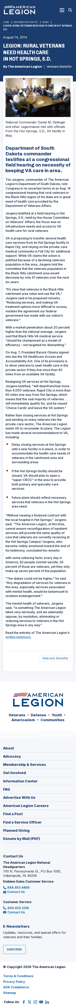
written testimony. (18, 637)
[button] (62, 10)
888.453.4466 (18, 887)
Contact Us (16, 892)
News (45, 22)
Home (6, 22)
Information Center (26, 22)
